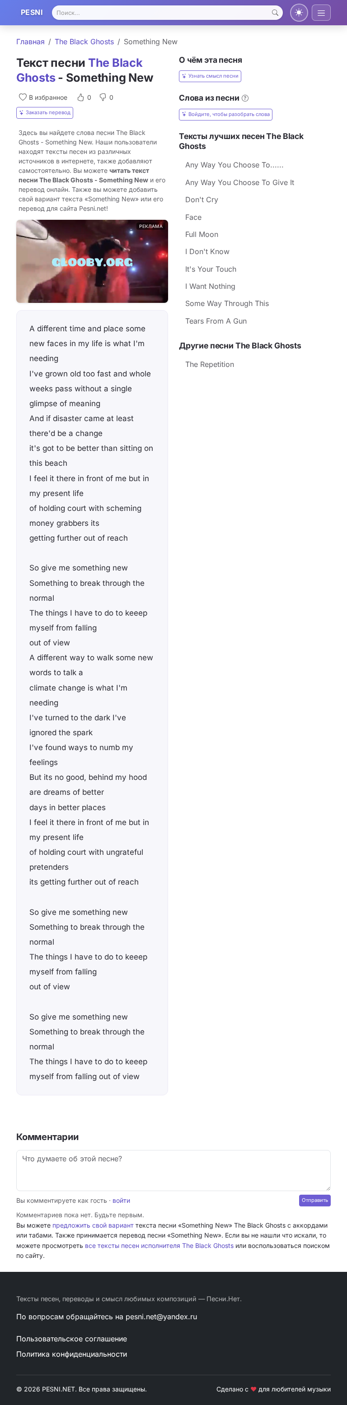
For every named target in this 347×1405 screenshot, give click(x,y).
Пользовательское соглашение (71, 1338)
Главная (30, 41)
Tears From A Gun (216, 320)
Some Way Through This (227, 303)
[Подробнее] (245, 98)
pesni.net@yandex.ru (161, 1316)
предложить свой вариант (93, 1225)
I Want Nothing (210, 286)
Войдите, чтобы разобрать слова (229, 114)
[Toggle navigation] (321, 13)
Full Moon (201, 234)
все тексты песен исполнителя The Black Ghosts (159, 1245)
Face (193, 217)
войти (121, 1200)
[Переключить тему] (299, 13)
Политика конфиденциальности (71, 1354)
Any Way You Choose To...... (234, 164)
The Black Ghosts (84, 41)
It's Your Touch (210, 269)
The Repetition (209, 364)
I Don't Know (207, 251)
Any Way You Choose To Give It (239, 182)
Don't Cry (201, 199)
